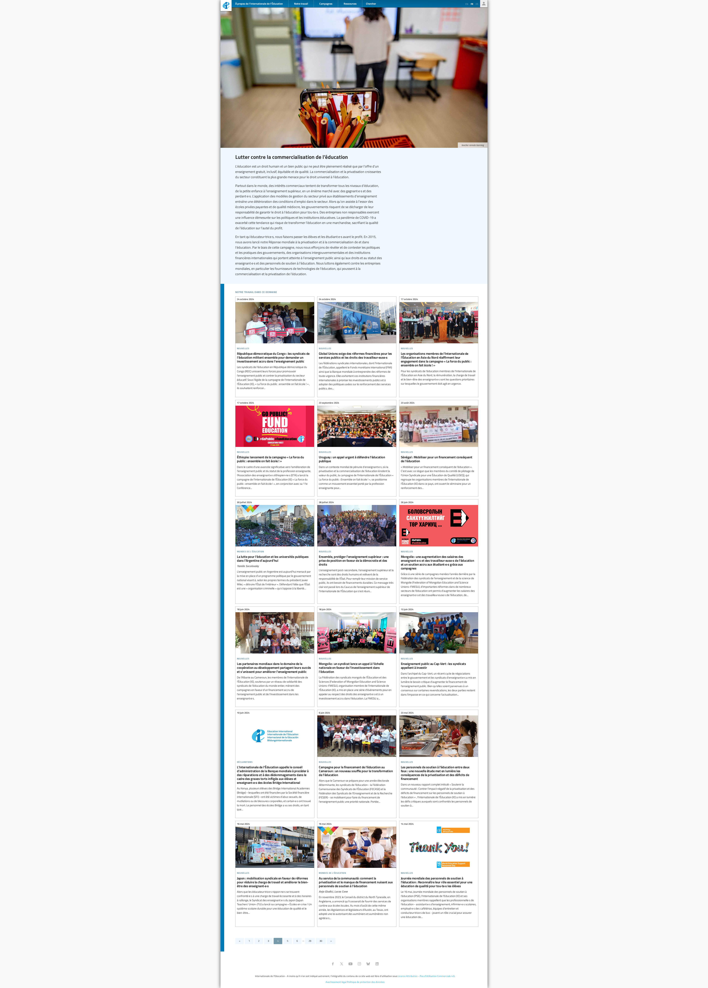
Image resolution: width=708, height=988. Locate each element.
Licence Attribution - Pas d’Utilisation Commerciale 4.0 (426, 976)
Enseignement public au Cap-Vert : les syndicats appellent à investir (438, 652)
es (477, 3)
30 (321, 940)
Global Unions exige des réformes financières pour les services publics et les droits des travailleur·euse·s (356, 344)
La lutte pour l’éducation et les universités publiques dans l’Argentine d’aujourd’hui (274, 545)
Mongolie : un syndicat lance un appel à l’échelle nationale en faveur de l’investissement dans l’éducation (356, 654)
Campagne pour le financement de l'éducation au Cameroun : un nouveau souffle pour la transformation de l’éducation (356, 758)
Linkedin (377, 964)
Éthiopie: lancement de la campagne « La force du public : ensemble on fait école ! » (274, 446)
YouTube (350, 964)
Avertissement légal (336, 982)
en (466, 3)
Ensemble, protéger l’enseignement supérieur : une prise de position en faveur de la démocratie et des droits (356, 547)
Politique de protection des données (365, 982)
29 (310, 940)
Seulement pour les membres (483, 3)
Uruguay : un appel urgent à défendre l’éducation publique (356, 446)
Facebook (333, 964)
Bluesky (368, 964)
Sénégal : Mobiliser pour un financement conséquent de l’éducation (438, 446)
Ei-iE (226, 6)
